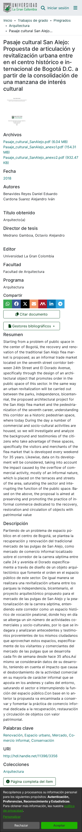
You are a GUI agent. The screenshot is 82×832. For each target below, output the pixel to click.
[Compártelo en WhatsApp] (7, 304)
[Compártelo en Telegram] (60, 304)
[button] (43, 7)
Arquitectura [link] (19, 25)
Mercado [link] (59, 735)
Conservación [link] (42, 740)
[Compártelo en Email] (34, 304)
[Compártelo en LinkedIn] (51, 304)
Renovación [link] (13, 735)
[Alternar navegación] (75, 8)
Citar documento (33, 314)
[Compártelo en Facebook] (16, 304)
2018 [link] (7, 178)
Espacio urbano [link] (37, 735)
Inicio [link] (7, 20)
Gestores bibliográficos (31, 326)
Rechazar (21, 825)
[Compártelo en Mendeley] (42, 304)
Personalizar (12, 816)
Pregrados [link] (62, 20)
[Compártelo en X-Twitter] (25, 304)
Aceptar (59, 825)
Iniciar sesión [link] (58, 8)
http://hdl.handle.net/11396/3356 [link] (30, 756)
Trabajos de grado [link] (33, 20)
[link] (35, 142)
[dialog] (41, 810)
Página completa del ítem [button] (31, 781)
